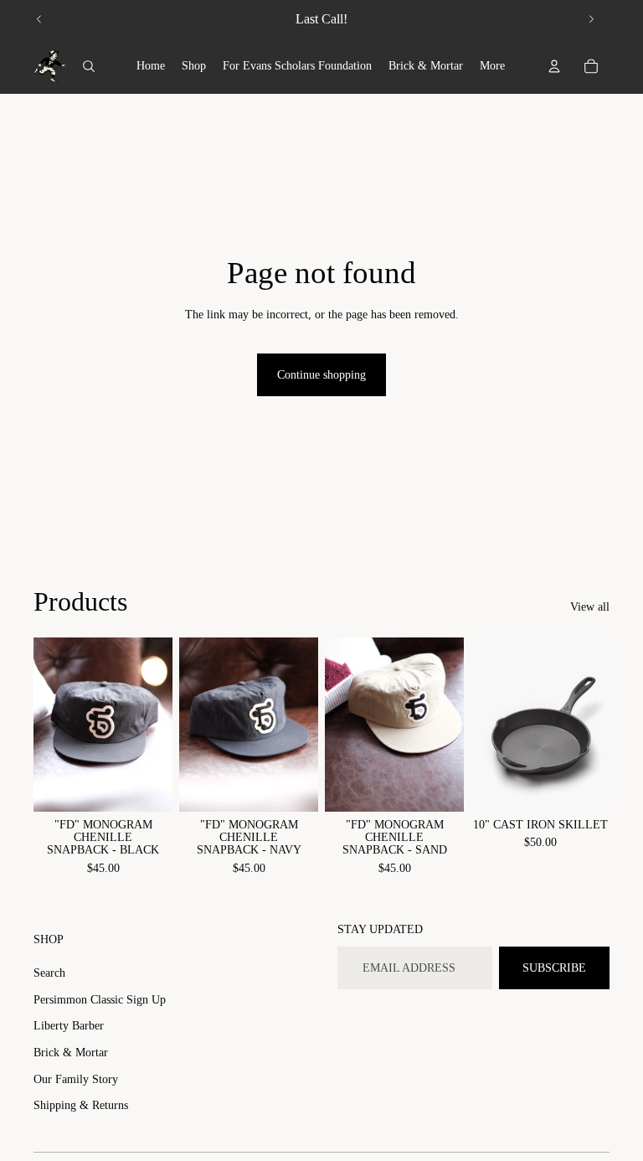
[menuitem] (150, 66)
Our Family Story (75, 1079)
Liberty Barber (68, 1025)
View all (590, 607)
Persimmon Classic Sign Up (99, 999)
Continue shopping (321, 375)
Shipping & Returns (80, 1105)
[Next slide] (591, 19)
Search (49, 973)
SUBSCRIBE (554, 968)
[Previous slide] (39, 19)
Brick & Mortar (70, 1052)
